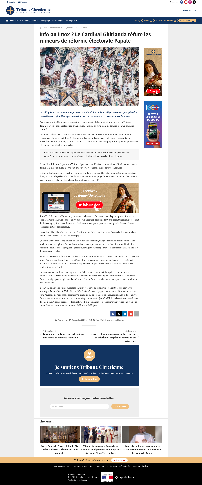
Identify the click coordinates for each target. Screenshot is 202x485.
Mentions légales (140, 466)
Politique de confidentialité (118, 466)
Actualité (99, 320)
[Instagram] (190, 2)
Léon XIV (14, 20)
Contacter (100, 466)
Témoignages (44, 20)
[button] (113, 313)
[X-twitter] (194, 2)
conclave (110, 320)
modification (119, 320)
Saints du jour (58, 20)
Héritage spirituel (72, 20)
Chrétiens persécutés (29, 20)
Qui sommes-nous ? (62, 466)
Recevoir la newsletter (83, 466)
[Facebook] (181, 2)
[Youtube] (186, 2)
